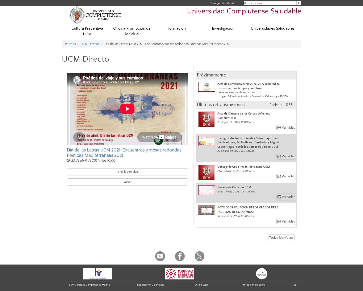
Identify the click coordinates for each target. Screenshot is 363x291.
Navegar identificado (223, 3)
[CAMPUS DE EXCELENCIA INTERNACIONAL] (179, 273)
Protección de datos (253, 284)
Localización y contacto (150, 284)
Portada (70, 44)
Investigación (223, 28)
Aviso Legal (202, 284)
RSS (294, 284)
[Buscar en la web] (298, 3)
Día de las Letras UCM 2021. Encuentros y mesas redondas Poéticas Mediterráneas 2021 (124, 152)
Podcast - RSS (281, 105)
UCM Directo (89, 44)
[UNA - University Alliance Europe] (261, 273)
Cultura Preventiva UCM (87, 31)
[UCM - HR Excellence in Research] (97, 273)
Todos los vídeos (281, 238)
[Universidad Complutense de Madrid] (95, 15)
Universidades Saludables (273, 28)
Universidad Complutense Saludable (244, 11)
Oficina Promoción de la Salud (132, 31)
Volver (128, 182)
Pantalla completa (128, 172)
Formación (177, 28)
